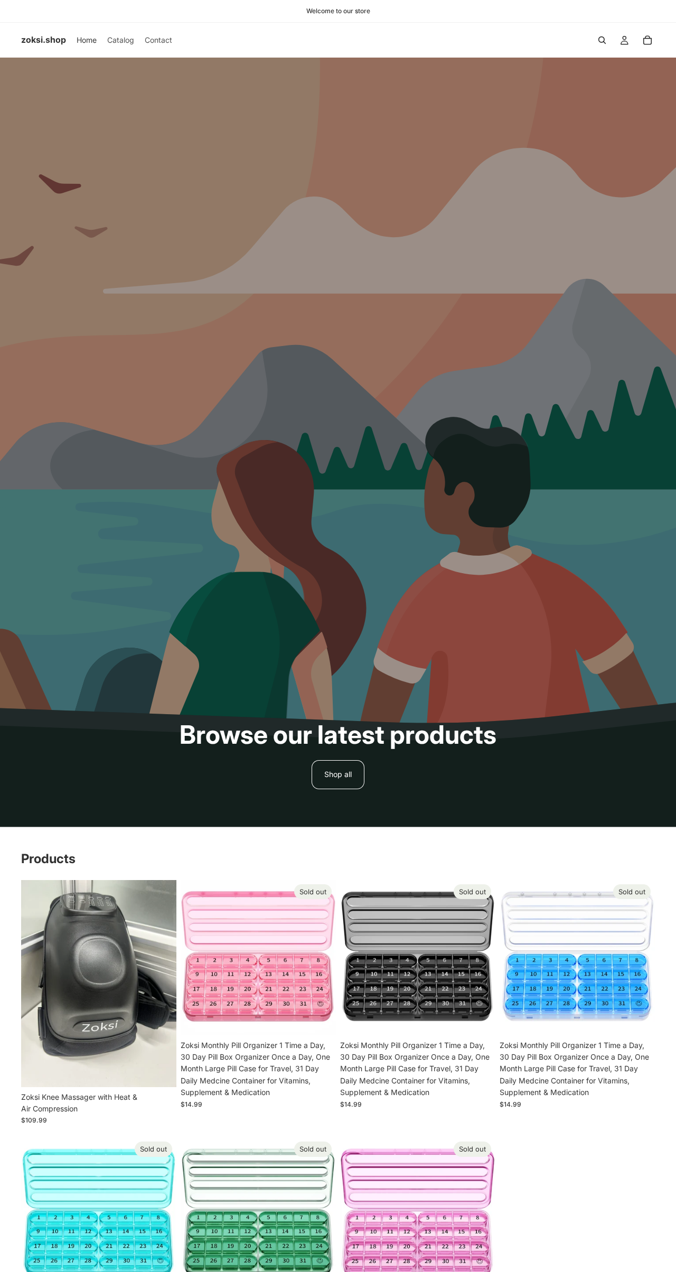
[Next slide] (160, 983)
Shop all (338, 774)
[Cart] (647, 40)
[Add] (160, 1070)
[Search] (602, 40)
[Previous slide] (37, 983)
